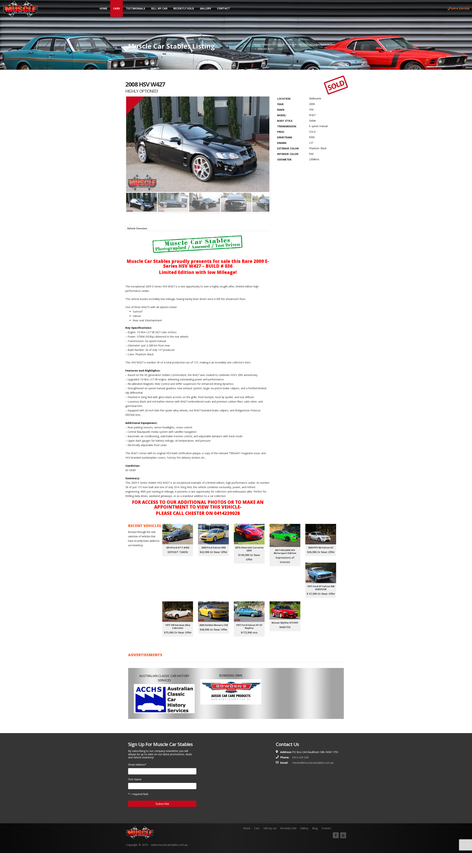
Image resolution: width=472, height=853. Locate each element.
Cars (116, 8)
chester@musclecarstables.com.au (313, 762)
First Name (134, 779)
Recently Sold (183, 8)
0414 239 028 (459, 8)
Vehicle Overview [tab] (137, 228)
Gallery (205, 8)
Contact (223, 8)
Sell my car (269, 828)
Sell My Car (159, 8)
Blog (315, 828)
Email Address (137, 764)
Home (103, 8)
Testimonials (135, 8)
